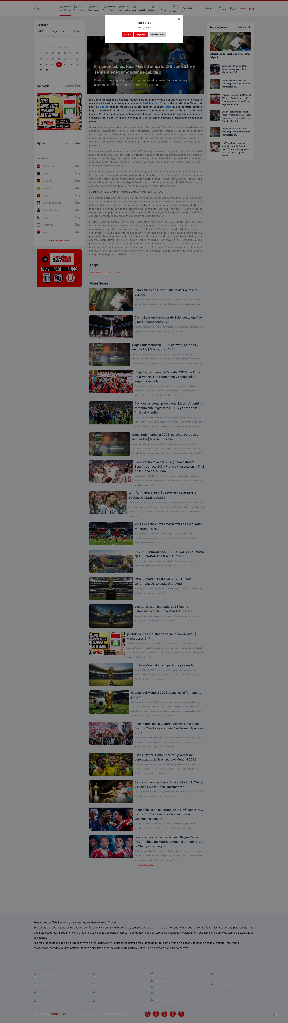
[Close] (179, 19)
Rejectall (141, 34)
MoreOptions (157, 34)
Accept (127, 34)
